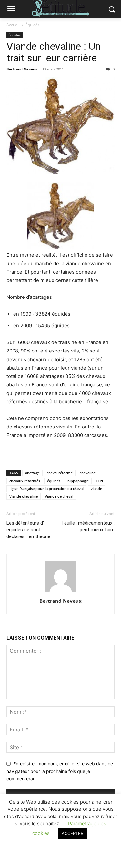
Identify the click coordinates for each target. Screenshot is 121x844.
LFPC (100, 480)
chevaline (88, 473)
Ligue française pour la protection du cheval (46, 488)
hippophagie (78, 480)
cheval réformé (60, 473)
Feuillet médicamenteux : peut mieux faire (88, 526)
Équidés (32, 24)
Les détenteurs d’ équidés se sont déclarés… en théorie (28, 529)
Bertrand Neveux (21, 69)
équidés (53, 480)
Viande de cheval (59, 496)
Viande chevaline (23, 496)
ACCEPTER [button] (72, 833)
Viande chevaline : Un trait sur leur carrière (53, 52)
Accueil (12, 24)
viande (96, 488)
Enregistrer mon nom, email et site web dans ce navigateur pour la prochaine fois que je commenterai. (59, 771)
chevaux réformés (24, 480)
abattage (32, 473)
